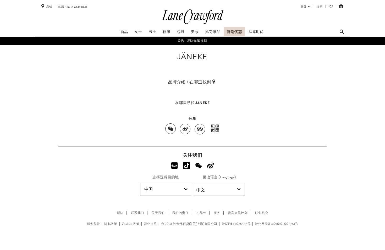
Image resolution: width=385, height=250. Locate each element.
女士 (138, 31)
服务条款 (93, 223)
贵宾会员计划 (238, 213)
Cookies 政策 (130, 223)
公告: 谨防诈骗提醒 (192, 40)
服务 (217, 213)
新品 (124, 31)
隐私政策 (110, 223)
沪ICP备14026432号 (236, 223)
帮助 (120, 213)
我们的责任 (180, 213)
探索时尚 (256, 31)
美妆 (195, 31)
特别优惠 (234, 31)
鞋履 (166, 31)
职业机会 (261, 213)
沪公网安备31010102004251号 (276, 223)
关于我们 (158, 213)
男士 (152, 31)
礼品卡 (201, 213)
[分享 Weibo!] (211, 165)
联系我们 (137, 213)
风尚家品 (212, 31)
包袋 (180, 31)
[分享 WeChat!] (198, 165)
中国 (148, 189)
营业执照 (150, 223)
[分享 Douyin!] (186, 165)
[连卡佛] (192, 24)
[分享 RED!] (174, 165)
